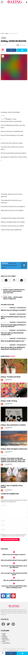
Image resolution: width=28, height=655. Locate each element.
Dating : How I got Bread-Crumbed (13, 425)
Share (3, 56)
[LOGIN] (26, 2)
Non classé (5, 638)
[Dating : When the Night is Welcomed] (14, 438)
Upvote (6, 280)
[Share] (11, 653)
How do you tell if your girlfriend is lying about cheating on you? (13, 348)
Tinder (4, 641)
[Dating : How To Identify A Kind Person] (14, 474)
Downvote (21, 280)
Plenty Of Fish (5, 640)
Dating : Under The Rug (9, 401)
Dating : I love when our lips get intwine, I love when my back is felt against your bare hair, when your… (13, 460)
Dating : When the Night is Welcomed (14, 449)
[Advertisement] (14, 18)
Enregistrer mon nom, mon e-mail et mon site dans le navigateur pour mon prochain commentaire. (14, 535)
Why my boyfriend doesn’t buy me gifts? (13, 317)
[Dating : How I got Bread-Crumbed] (14, 414)
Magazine (12, 307)
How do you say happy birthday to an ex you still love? (13, 326)
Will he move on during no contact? (13, 310)
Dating (12, 356)
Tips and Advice (21, 307)
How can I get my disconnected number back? (12, 334)
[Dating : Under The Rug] (14, 390)
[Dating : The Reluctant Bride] (14, 366)
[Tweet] (22, 653)
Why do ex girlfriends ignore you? (12, 341)
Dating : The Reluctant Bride (10, 377)
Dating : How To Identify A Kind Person (11, 486)
